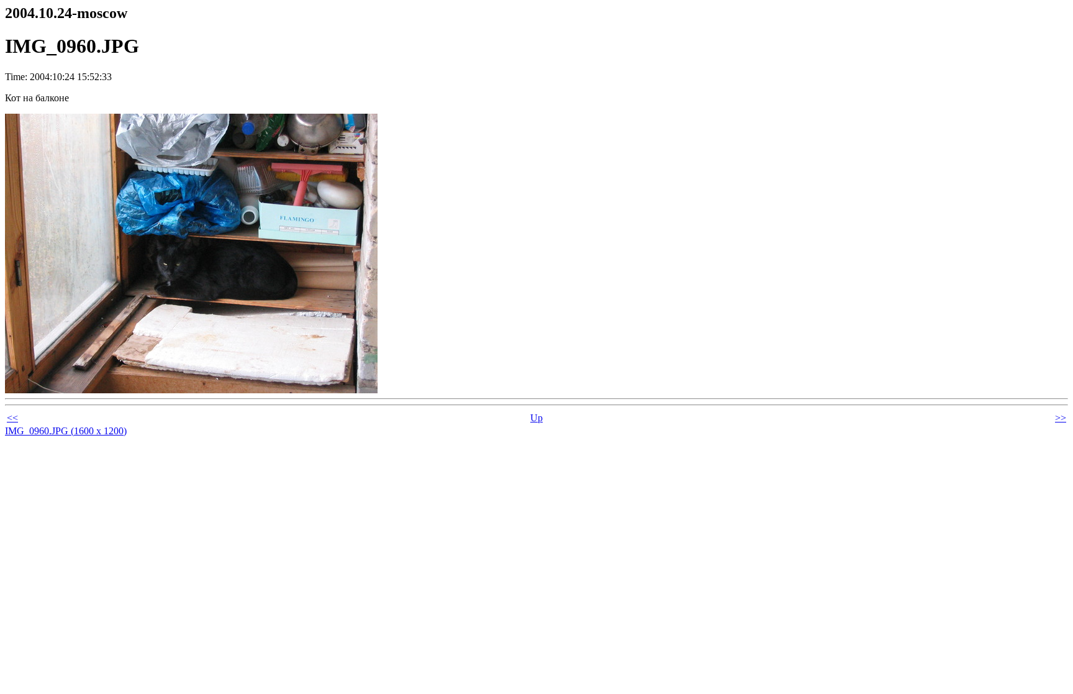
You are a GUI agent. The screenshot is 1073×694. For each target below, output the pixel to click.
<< (12, 418)
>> (1060, 418)
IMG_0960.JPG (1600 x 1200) (66, 431)
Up (536, 418)
